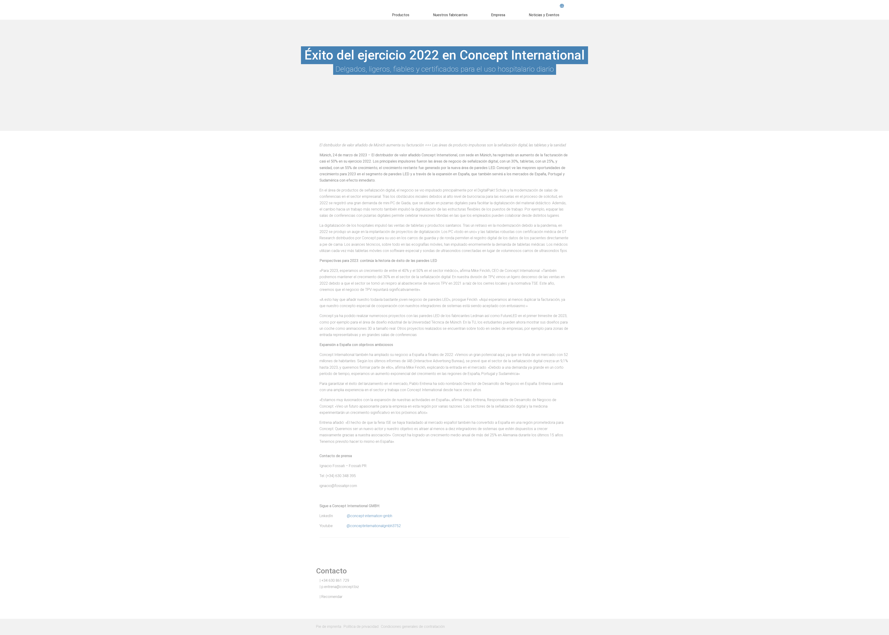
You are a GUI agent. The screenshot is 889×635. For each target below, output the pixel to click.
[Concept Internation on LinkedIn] (570, 627)
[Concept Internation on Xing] (563, 627)
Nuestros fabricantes (450, 15)
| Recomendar (330, 596)
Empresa (498, 15)
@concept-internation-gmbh (369, 516)
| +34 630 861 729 (334, 580)
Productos (400, 15)
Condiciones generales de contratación (413, 626)
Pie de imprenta (328, 626)
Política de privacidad (361, 626)
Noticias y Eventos (544, 15)
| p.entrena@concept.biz (339, 587)
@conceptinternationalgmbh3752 (374, 526)
